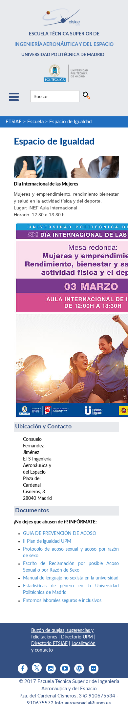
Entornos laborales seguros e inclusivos (62, 600)
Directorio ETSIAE (49, 643)
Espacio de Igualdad (70, 121)
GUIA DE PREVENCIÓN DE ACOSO (59, 533)
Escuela (35, 121)
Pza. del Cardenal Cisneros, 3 (51, 696)
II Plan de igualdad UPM (47, 541)
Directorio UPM (77, 637)
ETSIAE (14, 121)
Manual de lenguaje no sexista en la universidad (70, 578)
